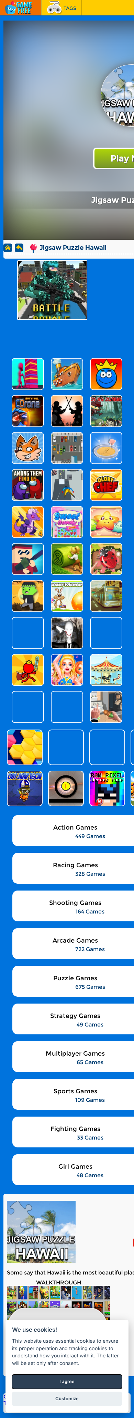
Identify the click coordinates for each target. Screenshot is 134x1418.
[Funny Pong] (65, 788)
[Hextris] (24, 747)
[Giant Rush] (65, 747)
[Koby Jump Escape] (24, 788)
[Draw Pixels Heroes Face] (106, 788)
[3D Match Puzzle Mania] (106, 747)
